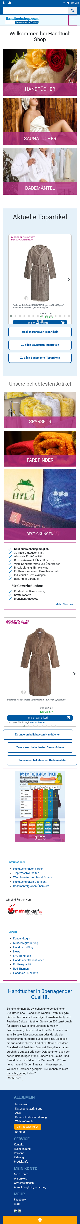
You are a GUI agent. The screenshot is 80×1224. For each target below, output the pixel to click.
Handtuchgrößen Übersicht (30, 881)
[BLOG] (40, 846)
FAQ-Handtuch (22, 956)
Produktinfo (21, 1161)
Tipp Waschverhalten (26, 873)
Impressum (22, 1104)
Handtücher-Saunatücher (28, 960)
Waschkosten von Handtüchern (32, 877)
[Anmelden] (4, 3)
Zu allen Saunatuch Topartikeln (40, 345)
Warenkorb (20, 1178)
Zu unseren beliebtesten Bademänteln (42, 760)
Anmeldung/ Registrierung (30, 1187)
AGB (18, 1113)
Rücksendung (22, 1148)
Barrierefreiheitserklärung (31, 1117)
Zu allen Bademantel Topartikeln (40, 357)
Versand (19, 1153)
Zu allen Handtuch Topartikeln (40, 331)
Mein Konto (21, 1174)
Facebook (20, 1199)
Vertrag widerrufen (28, 1126)
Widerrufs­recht (24, 1121)
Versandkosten (37, 722)
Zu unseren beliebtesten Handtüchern (38, 734)
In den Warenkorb (38, 717)
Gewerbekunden (24, 1183)
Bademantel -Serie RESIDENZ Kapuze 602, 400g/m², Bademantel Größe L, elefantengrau (39, 306)
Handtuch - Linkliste (25, 973)
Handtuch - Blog (23, 947)
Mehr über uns (64, 604)
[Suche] (72, 10)
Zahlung (19, 1157)
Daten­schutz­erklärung (28, 1108)
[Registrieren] (10, 3)
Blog (17, 1204)
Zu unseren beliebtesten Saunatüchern (40, 747)
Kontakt (20, 1132)
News (16, 951)
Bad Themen (21, 968)
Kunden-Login (21, 938)
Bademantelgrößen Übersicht (31, 886)
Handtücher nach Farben (28, 868)
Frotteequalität (22, 964)
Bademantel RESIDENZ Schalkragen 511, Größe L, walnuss (36, 700)
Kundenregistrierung (25, 943)
